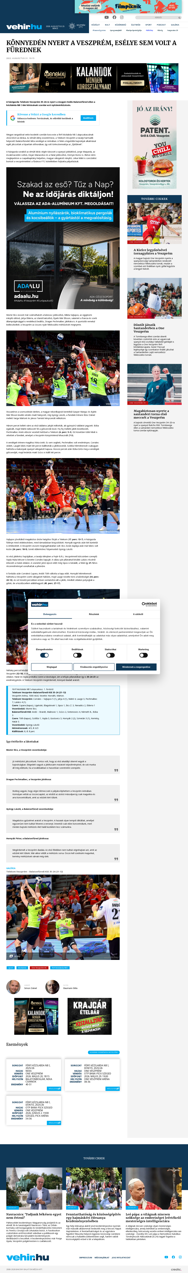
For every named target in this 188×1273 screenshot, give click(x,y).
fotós (65, 985)
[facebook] (114, 17)
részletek (53, 1089)
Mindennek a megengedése (136, 667)
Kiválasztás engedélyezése (94, 667)
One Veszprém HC (39, 968)
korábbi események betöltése (104, 1052)
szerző (27, 985)
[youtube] (106, 17)
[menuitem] (96, 25)
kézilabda (22, 968)
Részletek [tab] (94, 614)
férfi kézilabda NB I (60, 968)
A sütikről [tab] (138, 614)
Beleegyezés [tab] (49, 614)
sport (10, 968)
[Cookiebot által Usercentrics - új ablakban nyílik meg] (144, 604)
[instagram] (122, 17)
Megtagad (52, 667)
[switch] (77, 655)
